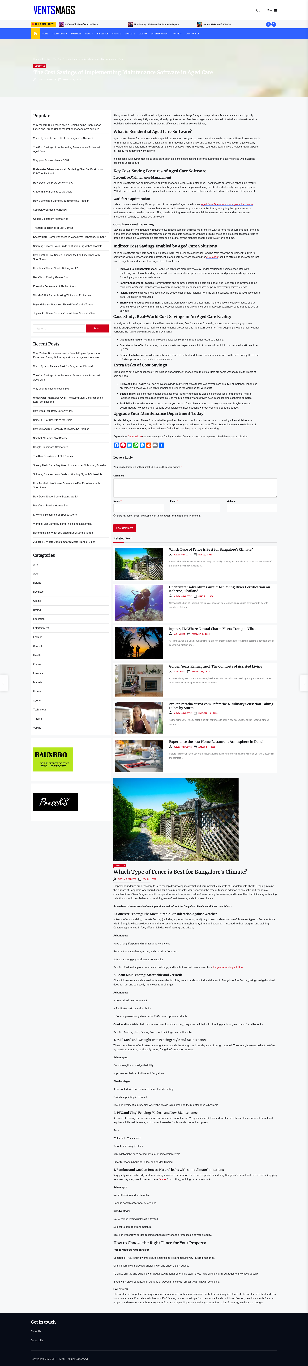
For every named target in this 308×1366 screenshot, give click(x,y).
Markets (130, 33)
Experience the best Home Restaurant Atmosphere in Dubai (216, 742)
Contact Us (192, 33)
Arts (35, 564)
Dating (37, 609)
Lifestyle (102, 33)
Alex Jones (179, 634)
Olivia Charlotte (47, 79)
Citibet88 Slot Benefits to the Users (52, 191)
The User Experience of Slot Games (53, 227)
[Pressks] (55, 795)
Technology (59, 33)
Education (39, 618)
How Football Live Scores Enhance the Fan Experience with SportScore (66, 257)
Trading (37, 718)
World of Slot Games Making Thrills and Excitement (62, 295)
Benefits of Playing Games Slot (50, 277)
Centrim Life (135, 436)
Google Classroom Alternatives (148, 24)
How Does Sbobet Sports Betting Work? (55, 268)
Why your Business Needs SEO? (51, 160)
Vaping (37, 727)
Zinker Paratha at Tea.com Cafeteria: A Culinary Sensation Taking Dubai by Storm (221, 706)
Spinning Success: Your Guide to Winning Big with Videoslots (67, 246)
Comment (119, 475)
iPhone (37, 664)
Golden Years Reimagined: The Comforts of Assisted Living (215, 666)
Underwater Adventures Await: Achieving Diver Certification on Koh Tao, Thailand (219, 589)
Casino (143, 33)
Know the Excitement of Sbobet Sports (55, 286)
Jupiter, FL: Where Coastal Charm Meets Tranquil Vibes (212, 629)
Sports (116, 33)
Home (45, 33)
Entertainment (160, 33)
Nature (37, 691)
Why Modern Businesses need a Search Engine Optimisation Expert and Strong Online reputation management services (231, 24)
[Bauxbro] (53, 749)
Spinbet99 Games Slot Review (79, 24)
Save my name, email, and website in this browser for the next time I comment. (159, 515)
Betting (37, 582)
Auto (35, 573)
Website (231, 501)
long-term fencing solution (228, 967)
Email (174, 501)
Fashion (177, 33)
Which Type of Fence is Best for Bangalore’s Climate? (211, 549)
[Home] (35, 34)
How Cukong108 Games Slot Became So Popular (61, 200)
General (37, 646)
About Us (36, 1331)
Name (117, 501)
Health (89, 33)
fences (162, 1179)
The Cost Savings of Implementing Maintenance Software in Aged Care (67, 149)
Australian (212, 256)
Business (76, 33)
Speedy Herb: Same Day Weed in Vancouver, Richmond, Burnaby (69, 236)
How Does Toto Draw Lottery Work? (53, 182)
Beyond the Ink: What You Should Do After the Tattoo (63, 304)
